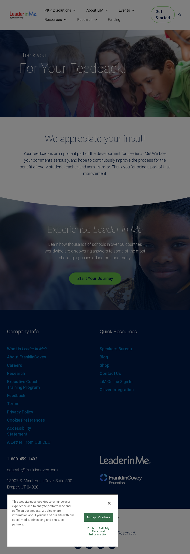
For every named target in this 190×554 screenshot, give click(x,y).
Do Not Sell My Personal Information (98, 531)
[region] (62, 520)
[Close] (109, 503)
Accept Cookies (98, 517)
